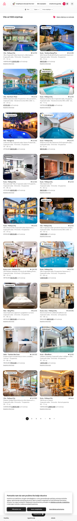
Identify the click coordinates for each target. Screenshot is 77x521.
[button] (15, 61)
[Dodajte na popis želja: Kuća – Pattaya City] (71, 71)
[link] (22, 418)
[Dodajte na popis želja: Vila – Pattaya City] (34, 27)
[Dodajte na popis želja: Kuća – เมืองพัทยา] (71, 329)
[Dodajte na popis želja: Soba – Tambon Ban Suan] (34, 329)
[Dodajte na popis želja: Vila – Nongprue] (34, 115)
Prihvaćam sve (16, 509)
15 (49, 418)
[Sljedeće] (54, 418)
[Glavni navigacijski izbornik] (72, 4)
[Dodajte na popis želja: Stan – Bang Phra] (34, 285)
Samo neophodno (36, 509)
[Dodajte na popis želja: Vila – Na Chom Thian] (34, 71)
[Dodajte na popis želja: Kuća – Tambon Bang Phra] (71, 27)
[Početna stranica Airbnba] (4, 4)
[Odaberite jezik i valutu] (67, 4)
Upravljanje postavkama (56, 509)
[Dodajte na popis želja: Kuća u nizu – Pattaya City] (34, 243)
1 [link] (27, 418)
